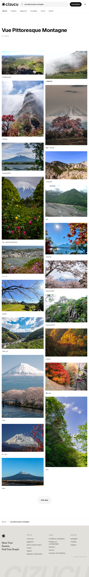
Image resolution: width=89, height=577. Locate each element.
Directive (52, 547)
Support (73, 545)
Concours (30, 539)
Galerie (51, 11)
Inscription (76, 4)
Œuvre (4, 11)
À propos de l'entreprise (57, 553)
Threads (73, 542)
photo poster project (34, 545)
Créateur (14, 11)
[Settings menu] (85, 4)
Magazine (23, 11)
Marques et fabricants (34, 554)
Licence (51, 550)
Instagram (74, 539)
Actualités (33, 11)
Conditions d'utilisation (57, 539)
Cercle (43, 11)
